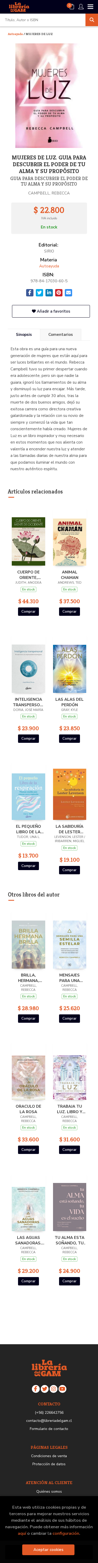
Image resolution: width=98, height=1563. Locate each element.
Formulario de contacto (49, 1428)
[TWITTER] (45, 1389)
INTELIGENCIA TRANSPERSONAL (28, 702)
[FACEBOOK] (36, 1389)
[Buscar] (91, 20)
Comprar (28, 611)
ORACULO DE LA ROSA (28, 1109)
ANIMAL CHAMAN (69, 575)
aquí (22, 1533)
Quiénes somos (49, 1491)
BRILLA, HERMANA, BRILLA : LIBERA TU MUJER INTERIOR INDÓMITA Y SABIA (28, 978)
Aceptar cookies (48, 1549)
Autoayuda (16, 34)
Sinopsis (24, 334)
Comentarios (60, 334)
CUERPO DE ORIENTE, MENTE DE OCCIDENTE (28, 575)
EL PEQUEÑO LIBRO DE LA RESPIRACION (28, 829)
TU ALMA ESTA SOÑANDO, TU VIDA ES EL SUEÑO (69, 1240)
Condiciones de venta (49, 1455)
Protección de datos (49, 1464)
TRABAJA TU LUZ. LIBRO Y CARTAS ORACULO (69, 1109)
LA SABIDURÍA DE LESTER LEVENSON (69, 829)
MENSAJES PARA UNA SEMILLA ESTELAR (69, 978)
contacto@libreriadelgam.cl (49, 1420)
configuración (66, 1533)
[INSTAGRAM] (53, 1389)
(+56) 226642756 (49, 1412)
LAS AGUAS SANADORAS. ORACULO (28, 1240)
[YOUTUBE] (62, 1389)
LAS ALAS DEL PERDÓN (69, 702)
